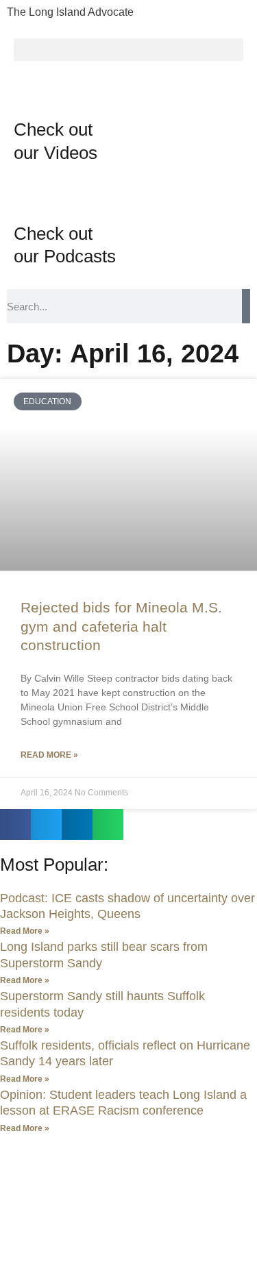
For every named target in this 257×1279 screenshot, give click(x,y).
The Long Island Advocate (70, 12)
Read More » (49, 755)
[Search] (246, 306)
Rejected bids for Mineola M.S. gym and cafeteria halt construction (121, 626)
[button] (128, 49)
